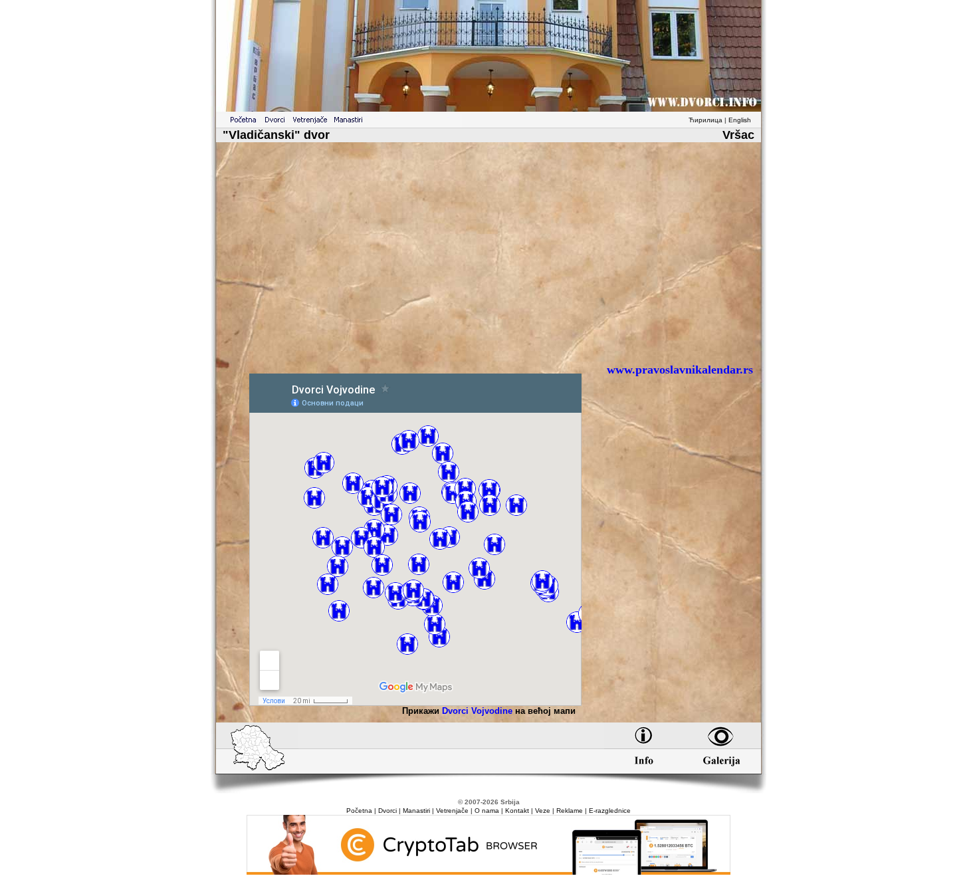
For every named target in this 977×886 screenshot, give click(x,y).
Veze (542, 810)
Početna (359, 810)
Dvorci (387, 810)
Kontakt (517, 810)
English (739, 120)
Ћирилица (705, 120)
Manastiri (416, 810)
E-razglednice (610, 810)
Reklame (569, 810)
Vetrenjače (452, 810)
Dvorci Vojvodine (477, 711)
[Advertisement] (488, 258)
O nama (487, 810)
